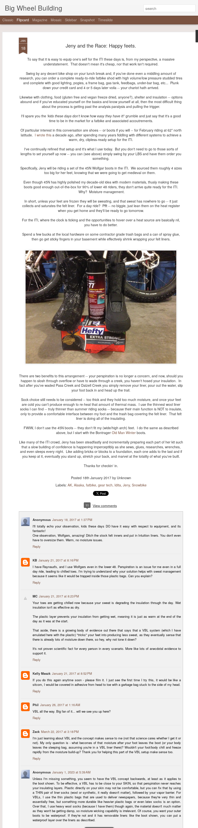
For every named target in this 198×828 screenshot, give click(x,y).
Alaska (79, 485)
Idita (117, 485)
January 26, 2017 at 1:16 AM (60, 704)
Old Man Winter (124, 432)
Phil (36, 704)
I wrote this (43, 135)
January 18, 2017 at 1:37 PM (72, 519)
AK (70, 485)
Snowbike (139, 485)
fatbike (91, 485)
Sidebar (71, 19)
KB (35, 560)
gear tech (105, 485)
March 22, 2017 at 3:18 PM (60, 731)
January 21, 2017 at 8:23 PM (59, 596)
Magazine (39, 19)
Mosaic (56, 19)
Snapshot (87, 19)
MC (35, 596)
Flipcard (23, 19)
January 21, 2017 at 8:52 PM (72, 673)
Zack (36, 731)
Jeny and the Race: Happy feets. (101, 45)
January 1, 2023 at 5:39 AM (71, 772)
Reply (37, 546)
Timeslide (105, 19)
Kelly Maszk (41, 673)
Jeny (126, 485)
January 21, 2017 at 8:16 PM (58, 560)
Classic (7, 19)
